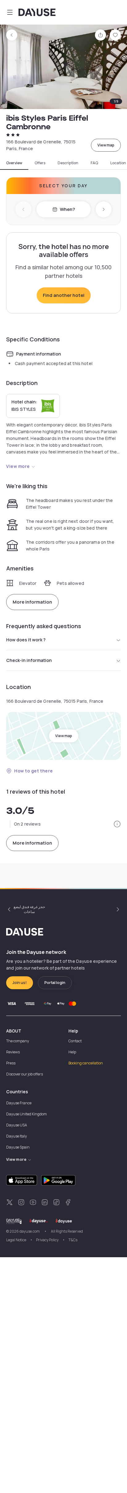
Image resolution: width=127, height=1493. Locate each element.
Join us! (19, 982)
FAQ (94, 163)
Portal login (54, 982)
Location (118, 163)
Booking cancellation (85, 1063)
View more (18, 466)
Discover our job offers (24, 1074)
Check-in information (29, 660)
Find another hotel (63, 295)
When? (67, 209)
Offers (40, 163)
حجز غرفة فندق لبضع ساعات (29, 909)
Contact (75, 1041)
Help (72, 1052)
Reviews (13, 1052)
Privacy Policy (47, 1239)
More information (32, 602)
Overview (14, 163)
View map (105, 145)
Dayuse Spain (18, 1147)
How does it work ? (26, 640)
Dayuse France (18, 1103)
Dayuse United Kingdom (26, 1114)
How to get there (33, 771)
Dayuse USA (16, 1125)
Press (10, 1063)
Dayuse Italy (16, 1136)
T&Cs (72, 1239)
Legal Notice (16, 1239)
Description (68, 163)
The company (17, 1041)
